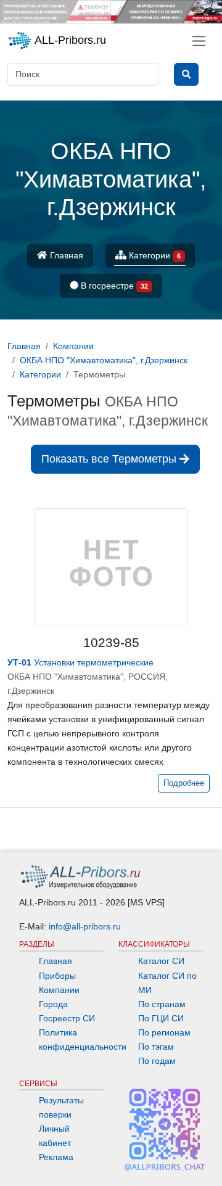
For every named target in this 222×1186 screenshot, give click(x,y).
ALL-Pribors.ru (69, 40)
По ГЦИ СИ (161, 1018)
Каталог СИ (161, 961)
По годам (157, 1061)
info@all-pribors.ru (85, 926)
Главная (65, 255)
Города (53, 1004)
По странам (162, 1004)
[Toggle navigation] (199, 41)
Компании (59, 990)
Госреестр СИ (67, 1018)
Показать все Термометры (110, 459)
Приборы (57, 976)
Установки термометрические (80, 662)
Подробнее (183, 783)
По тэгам (156, 1047)
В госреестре (113, 285)
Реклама (56, 1157)
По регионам (164, 1032)
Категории (153, 255)
